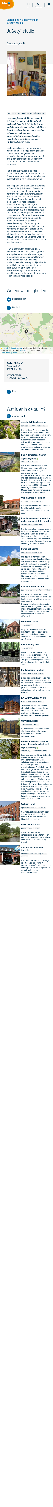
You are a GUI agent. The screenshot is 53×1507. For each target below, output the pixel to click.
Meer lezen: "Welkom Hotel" (26, 811)
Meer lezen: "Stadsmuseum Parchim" (26, 681)
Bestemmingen (30, 19)
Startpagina (13, 19)
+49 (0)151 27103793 (17, 378)
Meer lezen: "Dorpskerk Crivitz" (26, 565)
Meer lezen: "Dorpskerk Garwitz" (26, 630)
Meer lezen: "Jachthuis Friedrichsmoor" (26, 436)
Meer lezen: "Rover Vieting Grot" (26, 654)
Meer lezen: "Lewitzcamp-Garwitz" (26, 833)
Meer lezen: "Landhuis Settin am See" (26, 601)
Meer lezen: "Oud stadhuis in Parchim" (26, 505)
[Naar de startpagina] (7, 5)
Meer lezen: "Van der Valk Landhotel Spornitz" (26, 860)
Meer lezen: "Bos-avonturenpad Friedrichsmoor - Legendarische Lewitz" (26, 770)
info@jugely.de (14, 375)
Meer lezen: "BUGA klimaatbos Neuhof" (26, 473)
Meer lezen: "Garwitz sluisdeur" (26, 728)
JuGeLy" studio (15, 22)
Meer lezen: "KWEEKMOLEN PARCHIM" (26, 706)
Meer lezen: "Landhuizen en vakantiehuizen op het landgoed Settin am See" (26, 531)
